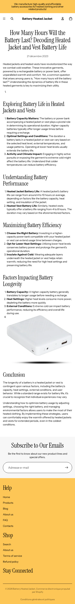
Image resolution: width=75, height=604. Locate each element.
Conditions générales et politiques (37, 599)
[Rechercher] (12, 19)
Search (7, 544)
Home (6, 497)
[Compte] (63, 19)
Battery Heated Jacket (24, 588)
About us (8, 514)
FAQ (5, 520)
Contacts (8, 526)
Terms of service (12, 555)
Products (8, 502)
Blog (5, 508)
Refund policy (10, 561)
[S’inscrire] (66, 467)
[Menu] (4, 18)
